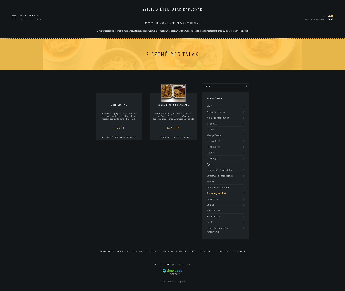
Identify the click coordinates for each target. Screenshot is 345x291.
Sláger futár (212, 123)
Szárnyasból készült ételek (219, 170)
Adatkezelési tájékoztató (115, 251)
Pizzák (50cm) (213, 146)
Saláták (210, 204)
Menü (209, 106)
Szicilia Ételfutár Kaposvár (172, 9)
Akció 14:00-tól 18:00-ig (218, 117)
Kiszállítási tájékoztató (231, 251)
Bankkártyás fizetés (174, 251)
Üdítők (210, 222)
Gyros (210, 164)
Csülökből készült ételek (218, 187)
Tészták (210, 152)
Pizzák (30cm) (213, 141)
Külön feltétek (213, 210)
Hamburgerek (213, 158)
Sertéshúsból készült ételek (220, 175)
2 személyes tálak (216, 193)
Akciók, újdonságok (216, 112)
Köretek (210, 181)
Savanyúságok (213, 216)
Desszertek (212, 199)
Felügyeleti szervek (201, 251)
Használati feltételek (146, 251)
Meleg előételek (214, 135)
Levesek (211, 129)
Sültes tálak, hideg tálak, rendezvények (218, 230)
